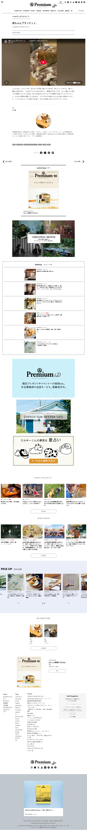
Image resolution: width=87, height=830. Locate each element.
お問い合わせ (53, 827)
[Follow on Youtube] (73, 2)
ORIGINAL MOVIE (18, 737)
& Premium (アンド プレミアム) (43, 5)
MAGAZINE (18, 730)
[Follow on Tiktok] (76, 2)
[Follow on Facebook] (84, 2)
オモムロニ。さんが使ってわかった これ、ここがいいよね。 (39, 706)
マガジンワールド (34, 827)
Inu (14, 144)
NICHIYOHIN (19, 716)
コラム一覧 (30, 750)
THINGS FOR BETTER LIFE (35, 696)
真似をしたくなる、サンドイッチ (36, 703)
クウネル (49, 825)
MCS (68, 825)
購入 (57, 670)
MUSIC (17, 719)
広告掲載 (5, 705)
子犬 (45, 144)
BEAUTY (53, 11)
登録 (72, 713)
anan (19, 825)
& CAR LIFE (30, 746)
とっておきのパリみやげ (33, 720)
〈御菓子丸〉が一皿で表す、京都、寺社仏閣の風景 (39, 710)
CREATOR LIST (60, 3)
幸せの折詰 (30, 713)
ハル (14, 109)
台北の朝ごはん (31, 724)
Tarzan (57, 825)
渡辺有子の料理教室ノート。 (35, 733)
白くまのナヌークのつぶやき (35, 739)
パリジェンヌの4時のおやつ (34, 718)
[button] (18, 603)
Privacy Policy (47, 827)
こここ (64, 825)
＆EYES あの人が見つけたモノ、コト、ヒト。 (39, 698)
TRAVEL (38, 11)
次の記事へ (78, 161)
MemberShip (7, 707)
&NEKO (67, 11)
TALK (16, 728)
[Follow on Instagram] (65, 2)
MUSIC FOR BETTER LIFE (35, 748)
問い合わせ (6, 701)
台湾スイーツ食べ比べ (33, 726)
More (43, 511)
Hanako (45, 825)
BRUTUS (23, 825)
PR (16, 740)
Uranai (17, 725)
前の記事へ (9, 161)
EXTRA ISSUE (17, 733)
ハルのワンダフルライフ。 (21, 16)
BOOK (17, 723)
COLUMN (61, 11)
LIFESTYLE (18, 11)
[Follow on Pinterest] (81, 2)
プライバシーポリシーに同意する (73, 707)
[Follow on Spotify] (79, 2)
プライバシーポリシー (77, 709)
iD (71, 11)
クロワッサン (36, 825)
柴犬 (49, 144)
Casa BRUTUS (29, 825)
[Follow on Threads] (70, 2)
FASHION (26, 11)
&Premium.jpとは (7, 697)
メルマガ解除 (72, 716)
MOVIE (17, 721)
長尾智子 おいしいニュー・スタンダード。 (38, 731)
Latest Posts (43, 518)
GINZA (40, 825)
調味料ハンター (31, 715)
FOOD (33, 11)
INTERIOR (46, 11)
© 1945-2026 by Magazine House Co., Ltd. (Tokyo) (43, 823)
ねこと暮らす (30, 744)
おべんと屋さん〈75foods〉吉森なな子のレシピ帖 (39, 736)
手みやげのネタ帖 (32, 729)
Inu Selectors (43, 618)
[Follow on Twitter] (68, 2)
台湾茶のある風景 (32, 722)
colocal (61, 825)
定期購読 (5, 703)
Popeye (53, 825)
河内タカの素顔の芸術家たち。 (35, 742)
